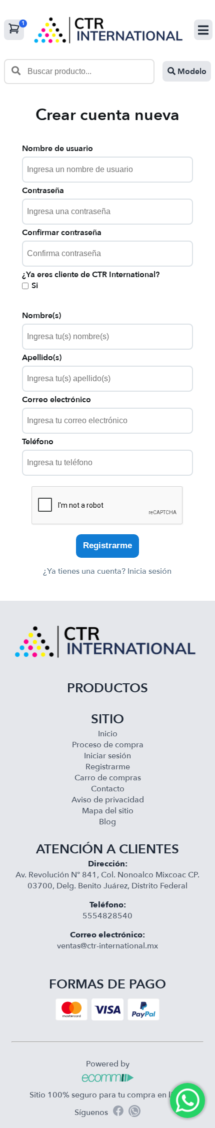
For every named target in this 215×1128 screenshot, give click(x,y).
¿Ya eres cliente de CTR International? (91, 274)
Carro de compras (107, 777)
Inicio (108, 733)
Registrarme (107, 545)
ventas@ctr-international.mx (107, 945)
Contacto (107, 788)
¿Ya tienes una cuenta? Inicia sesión (107, 571)
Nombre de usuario (57, 148)
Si (35, 285)
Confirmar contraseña (62, 232)
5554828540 (107, 915)
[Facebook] (118, 1112)
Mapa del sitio (108, 810)
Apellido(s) (42, 357)
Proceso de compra (108, 744)
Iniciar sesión (107, 755)
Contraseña (43, 190)
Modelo (191, 71)
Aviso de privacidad (108, 799)
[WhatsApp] (134, 1112)
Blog (107, 821)
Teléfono (38, 441)
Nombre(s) (41, 315)
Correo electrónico (56, 399)
